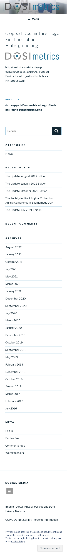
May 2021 (11, 276)
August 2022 (13, 247)
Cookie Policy (18, 541)
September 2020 (16, 306)
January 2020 (13, 327)
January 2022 (13, 254)
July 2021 (11, 269)
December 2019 (15, 335)
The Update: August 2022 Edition (25, 176)
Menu (35, 18)
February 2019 (14, 364)
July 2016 (11, 408)
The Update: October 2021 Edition (26, 191)
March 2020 (12, 320)
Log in (9, 431)
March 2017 (12, 393)
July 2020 (11, 313)
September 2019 (15, 350)
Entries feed (12, 438)
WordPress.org (14, 452)
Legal (19, 506)
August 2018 (13, 386)
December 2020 (15, 298)
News (9, 154)
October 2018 (14, 379)
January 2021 (13, 291)
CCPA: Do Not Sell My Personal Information (31, 519)
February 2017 (14, 401)
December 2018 (15, 372)
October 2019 (14, 342)
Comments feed (15, 445)
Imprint (9, 506)
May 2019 (11, 357)
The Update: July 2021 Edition (23, 210)
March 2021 (12, 284)
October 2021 (14, 261)
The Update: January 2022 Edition (25, 183)
